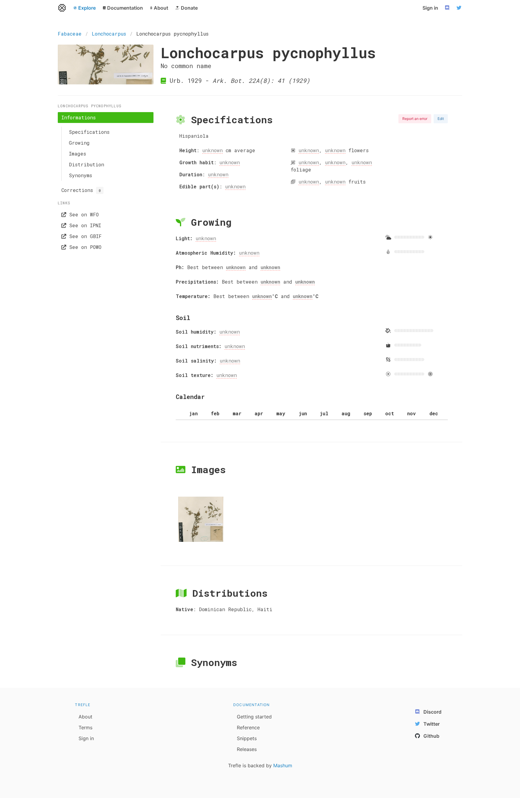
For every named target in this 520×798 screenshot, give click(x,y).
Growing (79, 143)
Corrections (81, 190)
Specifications (89, 132)
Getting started (254, 717)
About (85, 717)
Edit (441, 118)
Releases (247, 749)
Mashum (282, 765)
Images (77, 153)
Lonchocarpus (109, 33)
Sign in (430, 8)
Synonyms (80, 175)
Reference (248, 727)
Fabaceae (70, 33)
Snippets (247, 738)
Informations (78, 117)
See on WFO (82, 214)
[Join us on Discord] (448, 8)
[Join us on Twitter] (460, 8)
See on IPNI (83, 225)
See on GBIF (84, 236)
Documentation (251, 704)
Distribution (86, 164)
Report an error (414, 118)
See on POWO (83, 247)
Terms (85, 727)
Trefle (82, 704)
